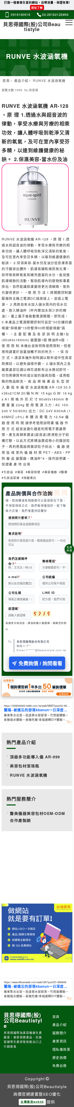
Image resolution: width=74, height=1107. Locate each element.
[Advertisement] (37, 870)
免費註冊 (59, 1065)
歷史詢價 (59, 1057)
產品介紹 (59, 1024)
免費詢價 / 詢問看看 (40, 663)
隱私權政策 (61, 1049)
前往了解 (37, 7)
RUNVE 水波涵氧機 (28, 775)
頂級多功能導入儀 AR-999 (35, 757)
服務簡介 (59, 1032)
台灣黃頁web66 (32, 1102)
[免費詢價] (69, 549)
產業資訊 (59, 1041)
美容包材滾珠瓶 (24, 766)
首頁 (56, 1016)
